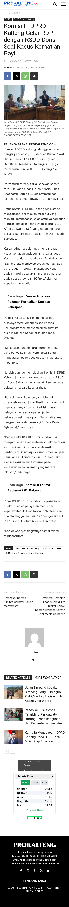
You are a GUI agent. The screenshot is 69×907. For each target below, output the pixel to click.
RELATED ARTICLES (18, 677)
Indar (10, 67)
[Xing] (34, 660)
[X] (16, 76)
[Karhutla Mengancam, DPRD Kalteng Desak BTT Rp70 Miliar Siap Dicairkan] (13, 737)
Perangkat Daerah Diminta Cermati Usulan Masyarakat (18, 602)
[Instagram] (27, 870)
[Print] (34, 76)
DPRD (17, 13)
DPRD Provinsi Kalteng (24, 19)
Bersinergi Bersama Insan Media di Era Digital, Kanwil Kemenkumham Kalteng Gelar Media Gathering (50, 606)
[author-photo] (34, 646)
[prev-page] (6, 751)
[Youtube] (48, 870)
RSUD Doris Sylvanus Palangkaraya (24, 552)
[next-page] (12, 751)
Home (7, 13)
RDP (59, 548)
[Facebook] (8, 76)
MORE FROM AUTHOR (48, 677)
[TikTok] (34, 870)
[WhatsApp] (25, 76)
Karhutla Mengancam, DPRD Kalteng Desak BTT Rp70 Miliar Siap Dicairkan (45, 737)
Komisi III (48, 548)
